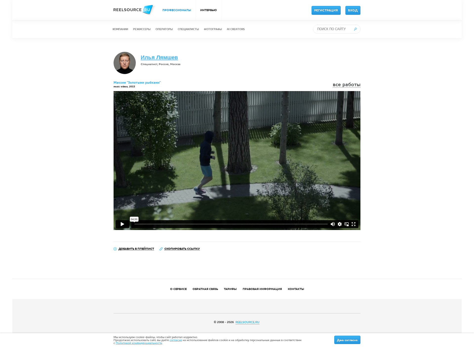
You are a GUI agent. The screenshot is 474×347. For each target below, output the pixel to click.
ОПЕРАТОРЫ (164, 29)
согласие (176, 340)
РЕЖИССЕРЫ (142, 29)
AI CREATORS (236, 29)
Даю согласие (347, 340)
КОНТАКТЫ (296, 289)
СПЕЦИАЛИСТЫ (188, 29)
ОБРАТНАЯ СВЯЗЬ (205, 289)
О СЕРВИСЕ (178, 289)
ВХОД (353, 10)
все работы (346, 84)
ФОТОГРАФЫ (213, 29)
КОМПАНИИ (120, 29)
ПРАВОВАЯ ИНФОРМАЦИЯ (262, 289)
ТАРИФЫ (230, 289)
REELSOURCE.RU (247, 322)
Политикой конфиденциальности (139, 343)
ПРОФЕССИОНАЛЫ (176, 10)
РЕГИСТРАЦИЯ (326, 10)
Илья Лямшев (159, 57)
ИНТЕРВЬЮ (208, 10)
